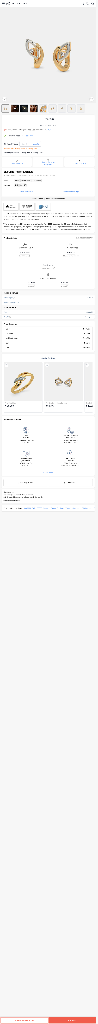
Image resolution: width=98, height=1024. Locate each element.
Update (36, 144)
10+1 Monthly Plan (24, 1020)
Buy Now (72, 1020)
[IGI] (27, 206)
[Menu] (3, 3)
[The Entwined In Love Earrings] (63, 381)
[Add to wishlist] (91, 99)
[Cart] (87, 3)
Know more (48, 472)
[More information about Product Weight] (54, 268)
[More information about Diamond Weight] (78, 256)
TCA (49, 130)
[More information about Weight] (10, 317)
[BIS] (11, 206)
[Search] (92, 3)
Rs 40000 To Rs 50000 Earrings (36, 508)
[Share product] (4, 99)
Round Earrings (57, 508)
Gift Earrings (87, 508)
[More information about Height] (34, 286)
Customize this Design (70, 192)
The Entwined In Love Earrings (56, 403)
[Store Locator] (82, 3)
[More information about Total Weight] (14, 298)
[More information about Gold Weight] (30, 256)
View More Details (26, 192)
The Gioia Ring (10, 403)
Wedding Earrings (72, 508)
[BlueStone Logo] (17, 3)
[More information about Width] (67, 286)
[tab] (5, 108)
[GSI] (43, 206)
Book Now (29, 136)
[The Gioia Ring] (23, 381)
